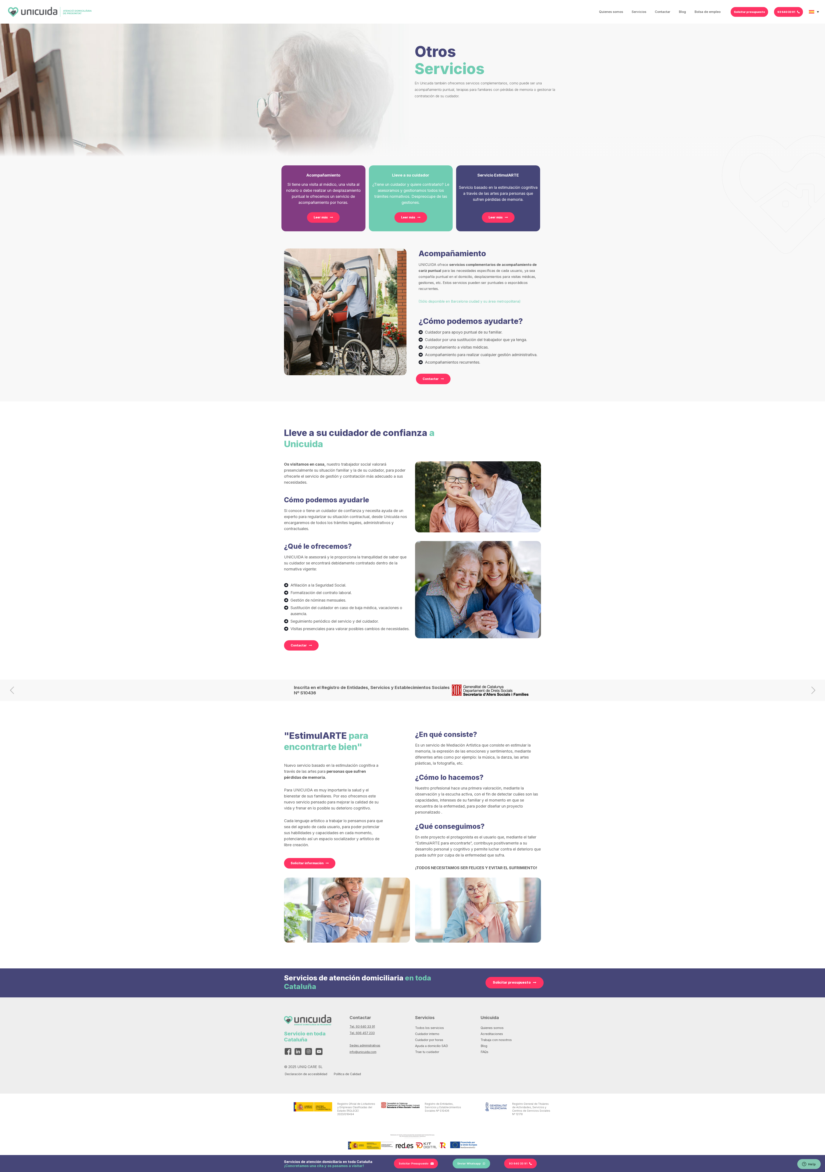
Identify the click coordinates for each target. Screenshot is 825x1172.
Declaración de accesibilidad (306, 1074)
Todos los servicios (429, 1028)
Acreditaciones (492, 1034)
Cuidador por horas (429, 1040)
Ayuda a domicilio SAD (431, 1046)
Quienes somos (492, 1028)
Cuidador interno (427, 1034)
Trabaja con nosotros (496, 1040)
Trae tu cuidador (427, 1052)
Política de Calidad (347, 1074)
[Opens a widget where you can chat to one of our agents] (809, 1164)
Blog (484, 1046)
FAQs (484, 1052)
